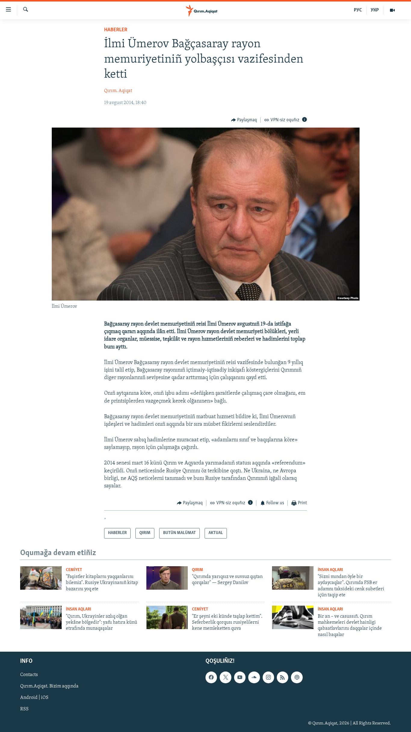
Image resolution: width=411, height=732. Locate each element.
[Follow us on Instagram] (268, 677)
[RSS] (282, 677)
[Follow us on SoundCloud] (254, 677)
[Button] (244, 120)
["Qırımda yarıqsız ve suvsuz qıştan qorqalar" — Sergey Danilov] (167, 578)
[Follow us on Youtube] (240, 677)
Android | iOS (34, 698)
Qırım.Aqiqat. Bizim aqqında (49, 686)
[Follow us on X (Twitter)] (225, 677)
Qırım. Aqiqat (118, 90)
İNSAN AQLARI (330, 570)
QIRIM (197, 570)
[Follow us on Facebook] (211, 677)
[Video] (392, 10)
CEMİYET (74, 570)
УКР (375, 10)
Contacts (29, 674)
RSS (24, 709)
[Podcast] (296, 677)
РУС (358, 10)
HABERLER (115, 30)
